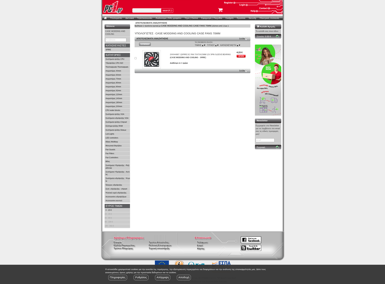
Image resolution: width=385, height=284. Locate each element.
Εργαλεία (241, 18)
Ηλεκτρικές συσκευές (269, 18)
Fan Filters (110, 153)
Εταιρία (117, 242)
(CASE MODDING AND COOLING (184, 57)
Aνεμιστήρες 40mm (113, 71)
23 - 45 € (108, 214)
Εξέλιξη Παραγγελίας (124, 245)
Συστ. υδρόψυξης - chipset (116, 189)
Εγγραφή (261, 147)
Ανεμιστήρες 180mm (114, 102)
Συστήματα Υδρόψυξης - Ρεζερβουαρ (117, 166)
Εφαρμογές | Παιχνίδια (211, 18)
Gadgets (229, 18)
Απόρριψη (163, 277)
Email (200, 245)
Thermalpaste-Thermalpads (117, 67)
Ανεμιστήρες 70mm (113, 79)
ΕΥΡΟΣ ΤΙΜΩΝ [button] (114, 206)
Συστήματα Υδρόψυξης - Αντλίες (118, 173)
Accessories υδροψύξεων (116, 197)
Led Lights (110, 134)
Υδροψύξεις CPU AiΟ (114, 63)
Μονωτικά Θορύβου (114, 146)
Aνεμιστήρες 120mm (114, 94)
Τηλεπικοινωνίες (144, 18)
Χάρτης (200, 248)
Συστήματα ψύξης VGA (115, 114)
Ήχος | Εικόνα (191, 18)
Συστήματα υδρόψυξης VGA (117, 118)
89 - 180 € (109, 222)
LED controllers (112, 138)
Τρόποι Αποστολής (159, 242)
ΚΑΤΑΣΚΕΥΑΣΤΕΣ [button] (116, 45)
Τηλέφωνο (202, 242)
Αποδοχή (183, 277)
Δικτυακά (129, 18)
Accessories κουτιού (114, 201)
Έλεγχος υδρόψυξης (114, 185)
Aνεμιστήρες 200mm (114, 106)
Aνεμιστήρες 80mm (113, 83)
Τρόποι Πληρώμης (123, 248)
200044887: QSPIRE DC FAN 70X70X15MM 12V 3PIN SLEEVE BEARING (200, 54)
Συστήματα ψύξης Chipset (116, 122)
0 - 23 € (109, 210)
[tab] (117, 45)
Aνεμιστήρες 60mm (113, 75)
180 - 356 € (109, 226)
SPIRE (108, 50)
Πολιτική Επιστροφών (160, 245)
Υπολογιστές (116, 18)
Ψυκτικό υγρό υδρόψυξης (116, 193)
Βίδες (108, 161)
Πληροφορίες (118, 277)
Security (252, 18)
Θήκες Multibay (112, 142)
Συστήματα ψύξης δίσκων (116, 130)
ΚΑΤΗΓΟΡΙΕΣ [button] (113, 55)
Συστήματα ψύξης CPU (115, 59)
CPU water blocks (113, 110)
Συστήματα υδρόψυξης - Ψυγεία (118, 179)
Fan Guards (110, 150)
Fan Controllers (112, 158)
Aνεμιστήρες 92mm (113, 91)
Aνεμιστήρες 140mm (114, 98)
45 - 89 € (108, 218)
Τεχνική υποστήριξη (159, 248)
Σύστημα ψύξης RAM (114, 126)
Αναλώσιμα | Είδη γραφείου (168, 18)
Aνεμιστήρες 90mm (113, 87)
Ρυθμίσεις (141, 277)
